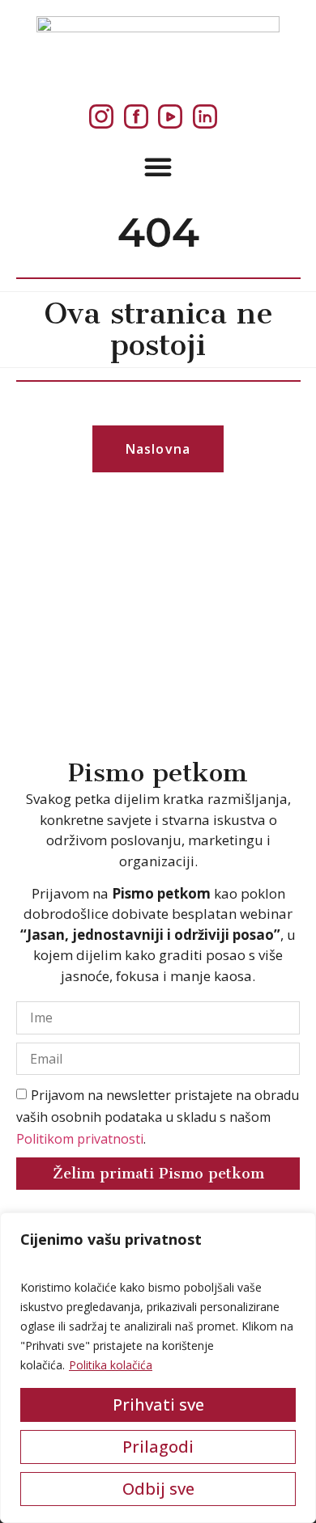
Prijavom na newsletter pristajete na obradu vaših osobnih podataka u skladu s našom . (157, 1117)
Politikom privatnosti (79, 1139)
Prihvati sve (158, 1404)
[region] (158, 1367)
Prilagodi (158, 1446)
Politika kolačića (110, 1365)
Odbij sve (158, 1489)
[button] (158, 166)
